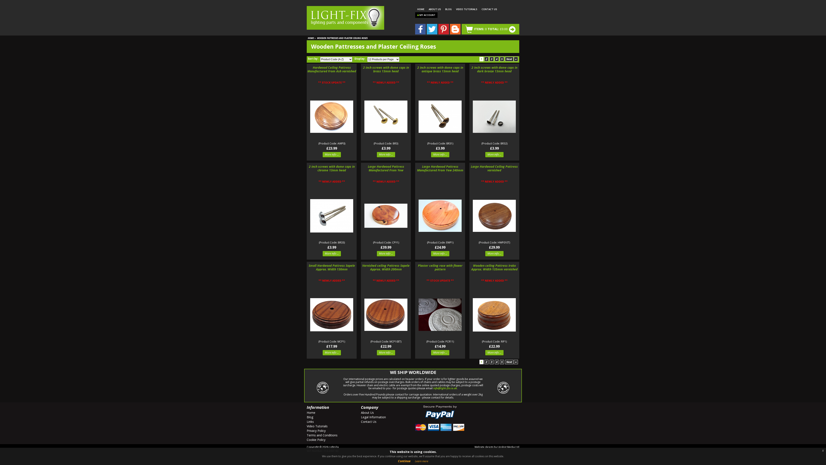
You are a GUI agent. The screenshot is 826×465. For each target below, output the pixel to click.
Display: (360, 58)
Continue (404, 461)
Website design (484, 447)
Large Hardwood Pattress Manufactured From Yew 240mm (440, 168)
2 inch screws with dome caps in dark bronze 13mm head (494, 69)
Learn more (421, 461)
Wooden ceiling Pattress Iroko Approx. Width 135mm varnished (494, 267)
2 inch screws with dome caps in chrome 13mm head (332, 168)
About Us (435, 9)
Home (420, 9)
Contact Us (489, 9)
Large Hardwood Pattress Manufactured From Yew (386, 168)
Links (310, 422)
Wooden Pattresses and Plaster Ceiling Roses (342, 38)
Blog (448, 9)
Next (509, 59)
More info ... (332, 154)
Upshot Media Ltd (508, 447)
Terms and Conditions (322, 435)
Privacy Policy (316, 431)
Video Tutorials (466, 9)
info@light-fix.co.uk (445, 388)
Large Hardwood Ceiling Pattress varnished (494, 168)
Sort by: (313, 58)
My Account (427, 15)
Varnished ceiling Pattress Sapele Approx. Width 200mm (386, 267)
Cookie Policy (316, 440)
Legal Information (373, 417)
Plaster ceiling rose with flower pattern (440, 267)
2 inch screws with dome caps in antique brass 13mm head (440, 69)
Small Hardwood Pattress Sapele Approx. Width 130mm (332, 267)
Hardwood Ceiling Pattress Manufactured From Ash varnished (331, 69)
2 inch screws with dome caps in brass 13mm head (386, 69)
